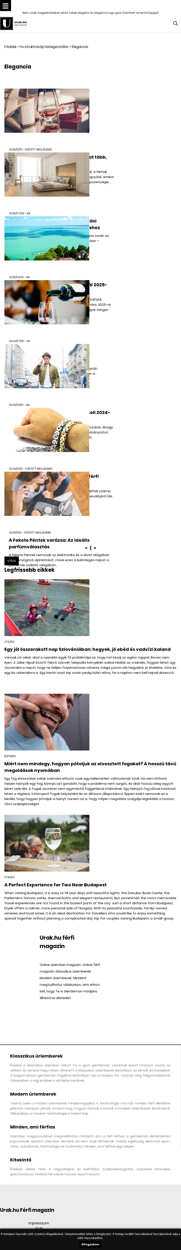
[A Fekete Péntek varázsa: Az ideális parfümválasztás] (46, 500)
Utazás (9, 642)
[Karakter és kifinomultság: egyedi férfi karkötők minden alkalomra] (46, 436)
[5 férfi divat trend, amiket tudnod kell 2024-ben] (46, 372)
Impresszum (38, 1223)
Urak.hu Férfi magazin (27, 1210)
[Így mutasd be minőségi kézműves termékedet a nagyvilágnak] (46, 308)
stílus (11, 561)
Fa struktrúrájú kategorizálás (44, 46)
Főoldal (10, 46)
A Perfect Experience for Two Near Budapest (55, 885)
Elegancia (80, 46)
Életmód (10, 756)
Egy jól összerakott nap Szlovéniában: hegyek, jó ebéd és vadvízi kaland (87, 649)
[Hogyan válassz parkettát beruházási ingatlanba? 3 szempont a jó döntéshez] (46, 180)
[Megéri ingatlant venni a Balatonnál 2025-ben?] (46, 244)
